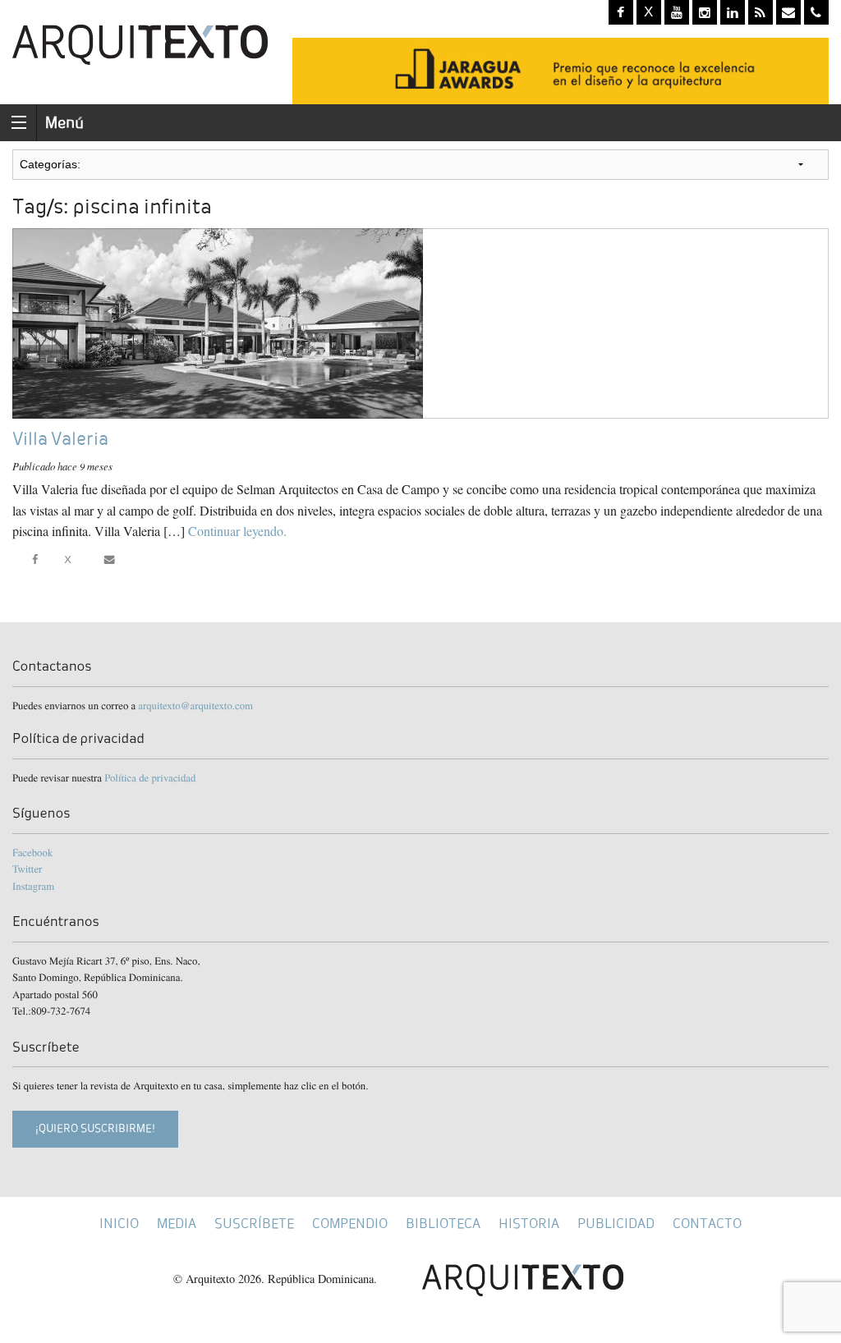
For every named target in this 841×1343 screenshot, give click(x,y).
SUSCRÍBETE (254, 1223)
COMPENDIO (350, 1223)
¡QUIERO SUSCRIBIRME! (95, 1128)
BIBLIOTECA (443, 1223)
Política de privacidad (149, 777)
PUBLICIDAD (616, 1223)
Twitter (27, 868)
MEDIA (176, 1223)
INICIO (119, 1223)
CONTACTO (707, 1223)
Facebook (32, 852)
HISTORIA (529, 1223)
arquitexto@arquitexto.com (195, 705)
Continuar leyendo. (237, 530)
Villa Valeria (60, 439)
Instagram (33, 885)
